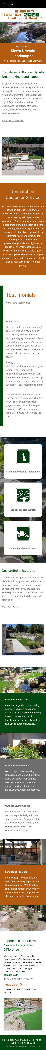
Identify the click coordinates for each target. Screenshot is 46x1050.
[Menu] (4, 4)
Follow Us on (11, 984)
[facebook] (21, 984)
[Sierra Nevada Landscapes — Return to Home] (23, 14)
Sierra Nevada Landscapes (26, 1040)
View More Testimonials (18, 302)
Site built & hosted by (22, 1046)
